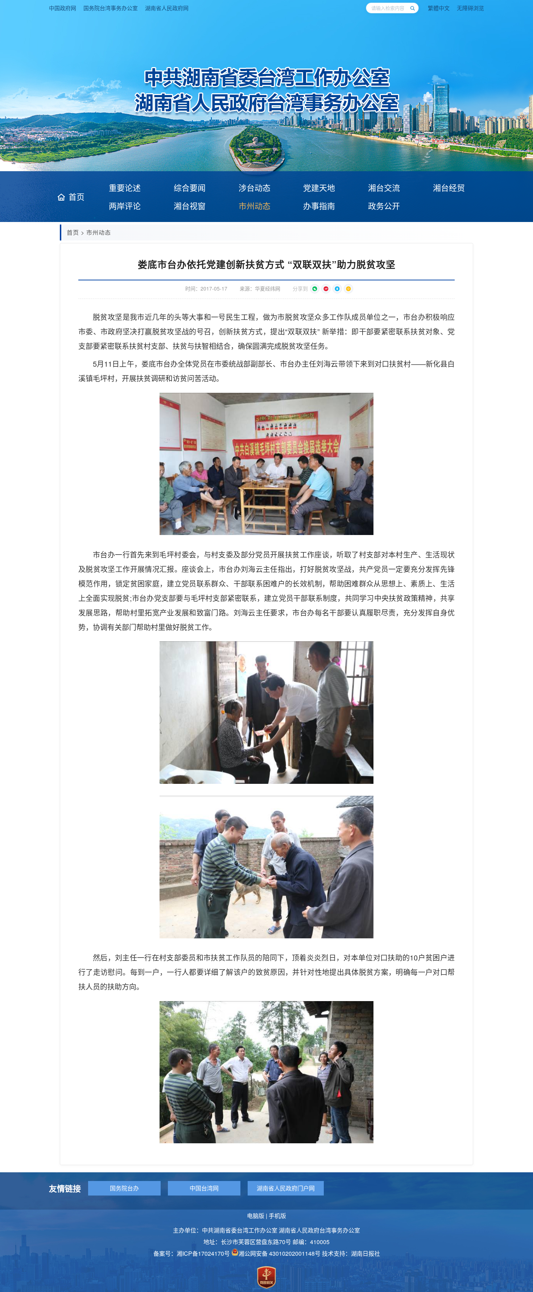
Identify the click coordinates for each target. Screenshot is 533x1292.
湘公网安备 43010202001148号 (280, 1253)
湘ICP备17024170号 (203, 1253)
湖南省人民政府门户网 (286, 1188)
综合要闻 (190, 187)
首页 (76, 196)
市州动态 (254, 205)
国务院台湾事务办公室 (110, 8)
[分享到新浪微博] (326, 288)
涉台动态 (254, 187)
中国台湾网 (204, 1188)
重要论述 (125, 187)
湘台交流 (384, 187)
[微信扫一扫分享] (314, 288)
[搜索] (412, 8)
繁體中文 (439, 8)
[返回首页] (267, 114)
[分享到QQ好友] (337, 288)
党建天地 (319, 187)
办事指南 (319, 205)
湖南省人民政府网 (167, 8)
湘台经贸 (449, 187)
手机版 (277, 1215)
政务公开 (384, 205)
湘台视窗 (190, 205)
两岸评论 (125, 205)
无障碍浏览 (470, 8)
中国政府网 (62, 8)
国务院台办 (124, 1188)
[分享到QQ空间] (348, 288)
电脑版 (255, 1215)
